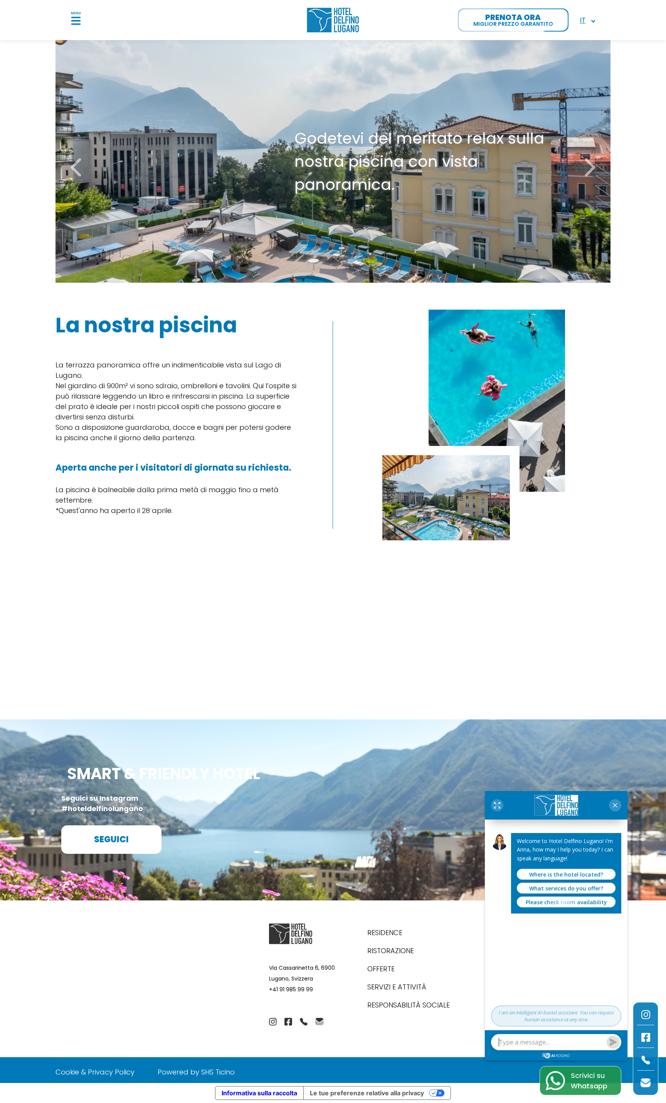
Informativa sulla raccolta (259, 1093)
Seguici (111, 839)
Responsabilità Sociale (408, 1005)
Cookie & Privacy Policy (95, 1072)
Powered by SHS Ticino (196, 1072)
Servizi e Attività (396, 987)
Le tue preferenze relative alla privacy (367, 1093)
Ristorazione (390, 950)
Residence (384, 932)
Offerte (381, 969)
